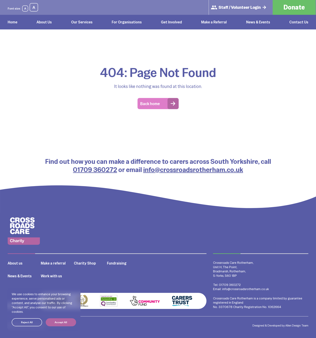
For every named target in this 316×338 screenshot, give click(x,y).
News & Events (258, 22)
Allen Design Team (296, 325)
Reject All (27, 322)
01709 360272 (95, 169)
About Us (44, 22)
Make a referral (53, 263)
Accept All (61, 322)
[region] (43, 309)
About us (15, 263)
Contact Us (298, 22)
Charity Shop (85, 263)
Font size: (14, 8)
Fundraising (116, 263)
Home (12, 22)
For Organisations (127, 22)
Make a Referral (214, 22)
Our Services (82, 22)
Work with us (51, 276)
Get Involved (171, 22)
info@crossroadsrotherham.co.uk (193, 169)
